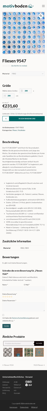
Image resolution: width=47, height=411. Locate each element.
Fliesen (14, 130)
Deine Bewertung (9, 294)
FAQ (4, 393)
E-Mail (27, 285)
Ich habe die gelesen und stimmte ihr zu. (20, 319)
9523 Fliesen (38, 365)
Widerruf (17, 385)
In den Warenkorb (27, 119)
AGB (15, 382)
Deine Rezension (9, 300)
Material (5, 74)
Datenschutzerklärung (20, 318)
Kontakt (17, 393)
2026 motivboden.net (27, 404)
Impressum (13, 407)
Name (5, 285)
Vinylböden (21, 130)
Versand (18, 109)
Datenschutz (24, 407)
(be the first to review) (19, 66)
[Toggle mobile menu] (43, 6)
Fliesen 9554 (8, 365)
